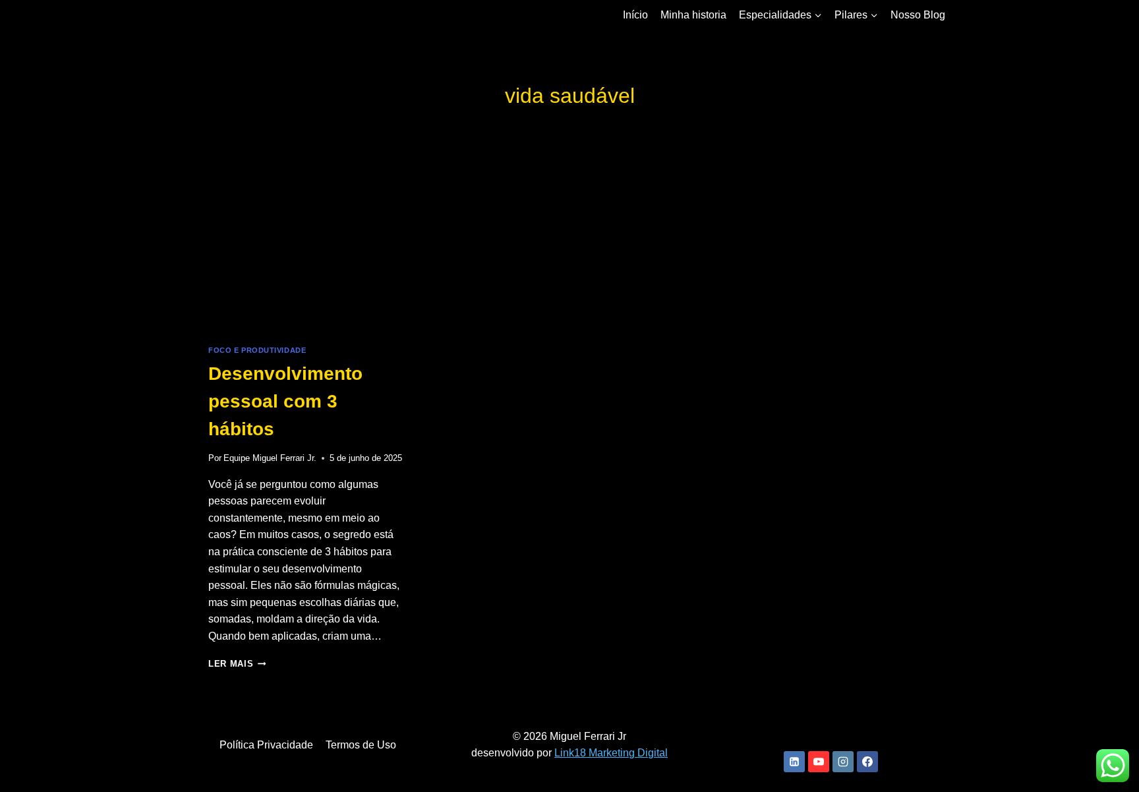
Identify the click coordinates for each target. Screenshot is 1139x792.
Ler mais (237, 664)
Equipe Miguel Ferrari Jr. (269, 458)
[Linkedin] (794, 761)
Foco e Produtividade (257, 350)
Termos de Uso (361, 744)
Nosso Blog (918, 14)
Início (635, 14)
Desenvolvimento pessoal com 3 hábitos (285, 401)
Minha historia (693, 14)
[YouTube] (818, 761)
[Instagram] (843, 761)
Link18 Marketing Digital (611, 752)
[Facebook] (867, 761)
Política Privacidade (266, 744)
